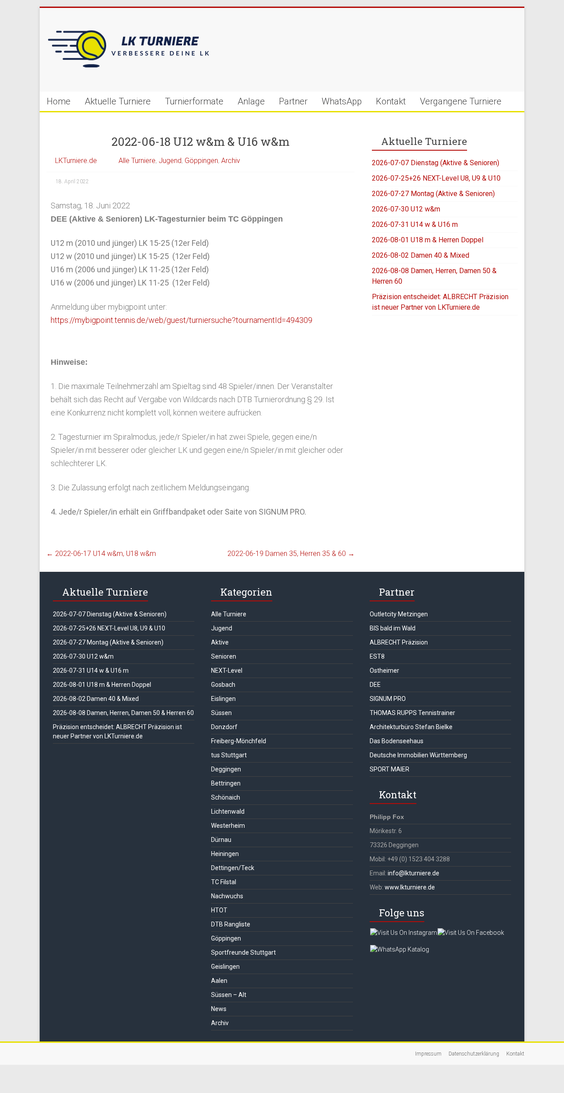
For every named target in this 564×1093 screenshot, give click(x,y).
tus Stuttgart (229, 755)
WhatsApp (342, 101)
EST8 (377, 656)
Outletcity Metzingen (399, 614)
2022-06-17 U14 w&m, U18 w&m (101, 553)
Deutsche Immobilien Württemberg (418, 755)
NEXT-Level (226, 670)
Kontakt (391, 101)
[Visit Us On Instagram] (403, 932)
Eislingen (223, 698)
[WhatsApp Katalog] (399, 949)
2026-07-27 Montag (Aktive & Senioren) (433, 193)
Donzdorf (224, 726)
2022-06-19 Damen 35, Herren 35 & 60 (291, 553)
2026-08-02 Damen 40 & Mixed (420, 255)
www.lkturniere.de (410, 887)
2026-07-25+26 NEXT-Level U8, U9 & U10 (436, 178)
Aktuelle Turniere (118, 101)
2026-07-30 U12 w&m (406, 209)
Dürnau (221, 839)
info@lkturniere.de (413, 873)
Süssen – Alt (228, 994)
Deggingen (226, 769)
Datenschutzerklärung (474, 1054)
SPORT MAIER (389, 769)
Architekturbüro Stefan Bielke (411, 726)
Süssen (221, 712)
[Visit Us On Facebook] (470, 932)
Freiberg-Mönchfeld (238, 741)
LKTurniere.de (76, 160)
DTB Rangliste (230, 924)
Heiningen (225, 853)
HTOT (219, 910)
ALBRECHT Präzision (399, 642)
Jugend (170, 160)
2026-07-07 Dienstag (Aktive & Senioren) (435, 163)
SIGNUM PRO (388, 698)
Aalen (219, 980)
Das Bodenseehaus (396, 741)
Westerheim (228, 825)
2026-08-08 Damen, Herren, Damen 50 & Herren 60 (123, 712)
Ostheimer (384, 670)
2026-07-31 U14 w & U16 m (415, 224)
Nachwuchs (227, 896)
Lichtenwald (228, 811)
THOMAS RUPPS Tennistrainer (412, 712)
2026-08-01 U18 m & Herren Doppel (427, 240)
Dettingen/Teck (232, 867)
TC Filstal (223, 882)
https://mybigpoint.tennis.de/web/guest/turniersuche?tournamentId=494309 (181, 320)
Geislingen (225, 966)
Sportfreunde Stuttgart (243, 952)
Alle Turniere (137, 160)
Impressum (428, 1054)
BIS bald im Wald (393, 628)
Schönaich (225, 797)
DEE (375, 684)
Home (58, 101)
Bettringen (226, 783)
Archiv (230, 160)
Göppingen (201, 160)
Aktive (220, 642)
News (218, 1008)
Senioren (223, 656)
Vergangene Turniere (460, 101)
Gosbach (223, 684)
